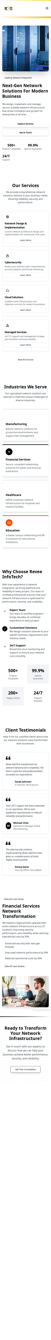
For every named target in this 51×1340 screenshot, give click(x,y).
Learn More (25, 240)
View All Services (25, 359)
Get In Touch (25, 132)
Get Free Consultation (25, 1069)
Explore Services (25, 123)
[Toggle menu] (47, 8)
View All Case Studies (15, 966)
